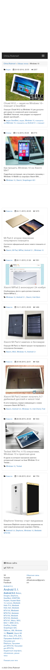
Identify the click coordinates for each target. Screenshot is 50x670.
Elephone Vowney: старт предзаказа (23, 520)
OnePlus (7, 625)
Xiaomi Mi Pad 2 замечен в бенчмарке (24, 341)
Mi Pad (15, 250)
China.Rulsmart (11, 55)
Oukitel (14, 625)
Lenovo (9, 603)
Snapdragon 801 (29, 180)
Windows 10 (29, 120)
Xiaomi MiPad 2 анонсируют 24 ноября (25, 287)
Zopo (11, 635)
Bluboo (18, 593)
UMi (12, 630)
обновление (8, 653)
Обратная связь (33, 575)
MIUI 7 (6, 623)
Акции (8, 69)
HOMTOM (16, 598)
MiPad (21, 250)
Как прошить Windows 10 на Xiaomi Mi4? (23, 169)
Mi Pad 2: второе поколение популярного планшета (19, 239)
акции (21, 120)
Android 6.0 (9, 592)
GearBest (7, 598)
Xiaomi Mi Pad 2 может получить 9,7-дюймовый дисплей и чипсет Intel (23, 398)
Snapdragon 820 (10, 627)
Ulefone (7, 630)
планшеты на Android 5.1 (26, 123)
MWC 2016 (14, 623)
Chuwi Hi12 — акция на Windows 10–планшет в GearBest (23, 104)
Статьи (8, 133)
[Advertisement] (25, 26)
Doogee (7, 595)
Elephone (19, 530)
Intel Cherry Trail (38, 409)
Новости (9, 211)
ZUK (19, 635)
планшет (40, 123)
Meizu (13, 620)
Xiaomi (19, 180)
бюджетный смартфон (12, 650)
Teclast (19, 466)
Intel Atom (36, 297)
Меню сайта (11, 563)
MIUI (14, 351)
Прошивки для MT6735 (12, 644)
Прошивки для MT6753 (13, 646)
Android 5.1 (28, 250)
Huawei (6, 600)
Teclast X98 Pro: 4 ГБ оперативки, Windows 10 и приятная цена (22, 453)
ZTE (15, 635)
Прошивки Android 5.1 (13, 638)
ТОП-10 (9, 567)
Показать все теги (11, 660)
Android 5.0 (16, 409)
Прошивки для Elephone (9, 642)
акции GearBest (12, 120)
